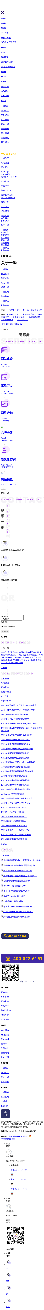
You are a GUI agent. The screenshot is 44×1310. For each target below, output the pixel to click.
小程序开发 (6, 38)
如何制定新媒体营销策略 (14, 776)
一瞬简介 (5, 106)
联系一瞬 (5, 124)
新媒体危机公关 (33, 655)
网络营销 (3, 47)
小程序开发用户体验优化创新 (16, 835)
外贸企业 (5, 1048)
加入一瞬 (5, 120)
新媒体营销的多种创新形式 (15, 785)
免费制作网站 (19, 657)
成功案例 (3, 81)
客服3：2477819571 (21, 1189)
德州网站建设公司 (34, 310)
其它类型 (5, 1057)
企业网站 (5, 1030)
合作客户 (5, 91)
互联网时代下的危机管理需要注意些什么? (21, 865)
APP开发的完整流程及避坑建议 (17, 798)
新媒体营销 (4, 57)
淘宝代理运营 (7, 652)
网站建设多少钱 (32, 652)
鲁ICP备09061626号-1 (18, 1136)
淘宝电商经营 (19, 652)
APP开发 (5, 33)
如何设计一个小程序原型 (14, 826)
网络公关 (3, 76)
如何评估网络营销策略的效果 (16, 744)
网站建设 (3, 23)
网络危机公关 (17, 660)
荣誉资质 (5, 115)
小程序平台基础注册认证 (14, 821)
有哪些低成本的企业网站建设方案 (18, 710)
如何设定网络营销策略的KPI (15, 740)
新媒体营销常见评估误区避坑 (16, 767)
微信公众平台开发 (9, 42)
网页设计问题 (29, 660)
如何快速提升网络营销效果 (15, 753)
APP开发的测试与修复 (13, 794)
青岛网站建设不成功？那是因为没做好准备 (22, 860)
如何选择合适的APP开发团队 (16, 803)
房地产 (4, 1044)
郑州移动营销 (31, 657)
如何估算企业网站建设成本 (15, 719)
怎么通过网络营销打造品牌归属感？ (19, 906)
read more (5, 678)
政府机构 (5, 1035)
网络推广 (3, 52)
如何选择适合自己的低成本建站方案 (19, 705)
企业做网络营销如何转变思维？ (17, 891)
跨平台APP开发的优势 (13, 812)
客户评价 (5, 96)
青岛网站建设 (13, 314)
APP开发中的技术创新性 (14, 807)
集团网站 (5, 1053)
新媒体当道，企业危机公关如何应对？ (20, 876)
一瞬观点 (5, 138)
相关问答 (5, 142)
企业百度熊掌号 (16, 663)
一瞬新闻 (5, 129)
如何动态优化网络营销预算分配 (17, 749)
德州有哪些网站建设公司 (12, 324)
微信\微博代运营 (8, 67)
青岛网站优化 (18, 317)
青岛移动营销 (34, 317)
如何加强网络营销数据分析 (15, 758)
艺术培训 (5, 1039)
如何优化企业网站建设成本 (15, 714)
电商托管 (3, 72)
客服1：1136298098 (21, 1170)
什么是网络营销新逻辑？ (14, 901)
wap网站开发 (20, 655)
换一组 (6, 648)
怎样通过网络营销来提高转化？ (17, 917)
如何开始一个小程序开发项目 (16, 830)
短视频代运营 (7, 62)
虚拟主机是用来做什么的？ (15, 886)
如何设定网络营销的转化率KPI (16, 735)
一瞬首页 (3, 18)
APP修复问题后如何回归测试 (16, 789)
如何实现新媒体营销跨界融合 (16, 780)
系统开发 (3, 28)
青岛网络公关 (22, 320)
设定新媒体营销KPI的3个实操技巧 (18, 762)
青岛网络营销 (28, 314)
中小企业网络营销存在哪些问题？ (18, 912)
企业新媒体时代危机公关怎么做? (17, 871)
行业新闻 (5, 133)
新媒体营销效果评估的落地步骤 (17, 771)
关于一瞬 (3, 101)
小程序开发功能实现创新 (14, 839)
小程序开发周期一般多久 (14, 817)
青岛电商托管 (7, 320)
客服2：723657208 (20, 1179)
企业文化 (5, 111)
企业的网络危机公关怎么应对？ (17, 881)
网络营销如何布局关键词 (14, 896)
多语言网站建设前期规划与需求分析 (19, 723)
